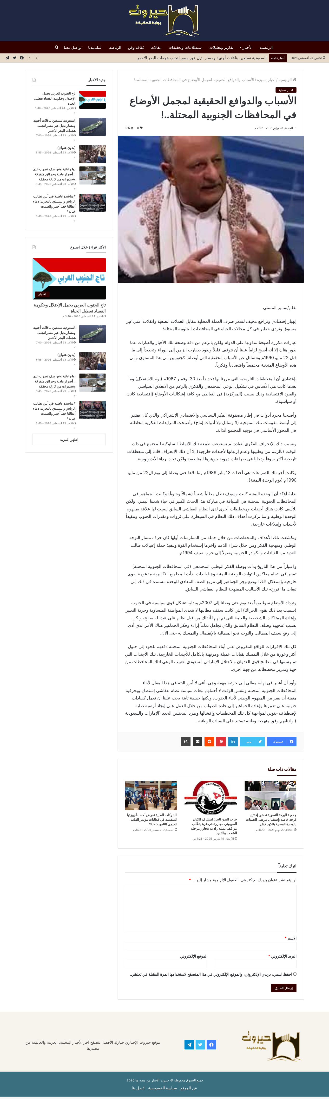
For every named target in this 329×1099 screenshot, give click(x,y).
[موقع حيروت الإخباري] (164, 20)
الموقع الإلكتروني (193, 956)
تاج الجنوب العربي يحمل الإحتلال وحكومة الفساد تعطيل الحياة (55, 98)
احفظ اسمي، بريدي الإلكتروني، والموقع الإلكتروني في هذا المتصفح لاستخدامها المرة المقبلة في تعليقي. (211, 974)
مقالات (156, 47)
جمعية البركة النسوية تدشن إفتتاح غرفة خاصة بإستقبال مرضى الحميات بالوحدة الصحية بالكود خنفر (271, 819)
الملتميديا (95, 47)
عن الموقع (188, 1088)
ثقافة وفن (136, 47)
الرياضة (115, 47)
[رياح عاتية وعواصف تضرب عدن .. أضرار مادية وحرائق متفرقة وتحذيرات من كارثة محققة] (92, 175)
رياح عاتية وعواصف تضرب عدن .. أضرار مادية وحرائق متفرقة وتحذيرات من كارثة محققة (54, 174)
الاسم (290, 938)
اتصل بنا (138, 1088)
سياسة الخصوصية (162, 1088)
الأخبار (247, 47)
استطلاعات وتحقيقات (185, 47)
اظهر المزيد (69, 439)
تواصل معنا (72, 47)
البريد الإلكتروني (282, 956)
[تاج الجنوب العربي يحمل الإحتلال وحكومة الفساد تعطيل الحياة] (92, 100)
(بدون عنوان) (66, 148)
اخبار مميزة (266, 79)
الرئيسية (266, 47)
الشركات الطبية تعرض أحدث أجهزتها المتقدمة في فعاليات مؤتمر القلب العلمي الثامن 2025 (152, 819)
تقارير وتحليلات (221, 47)
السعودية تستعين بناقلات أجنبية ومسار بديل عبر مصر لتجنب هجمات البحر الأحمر (54, 125)
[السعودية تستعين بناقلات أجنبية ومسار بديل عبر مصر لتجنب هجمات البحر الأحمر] (92, 127)
